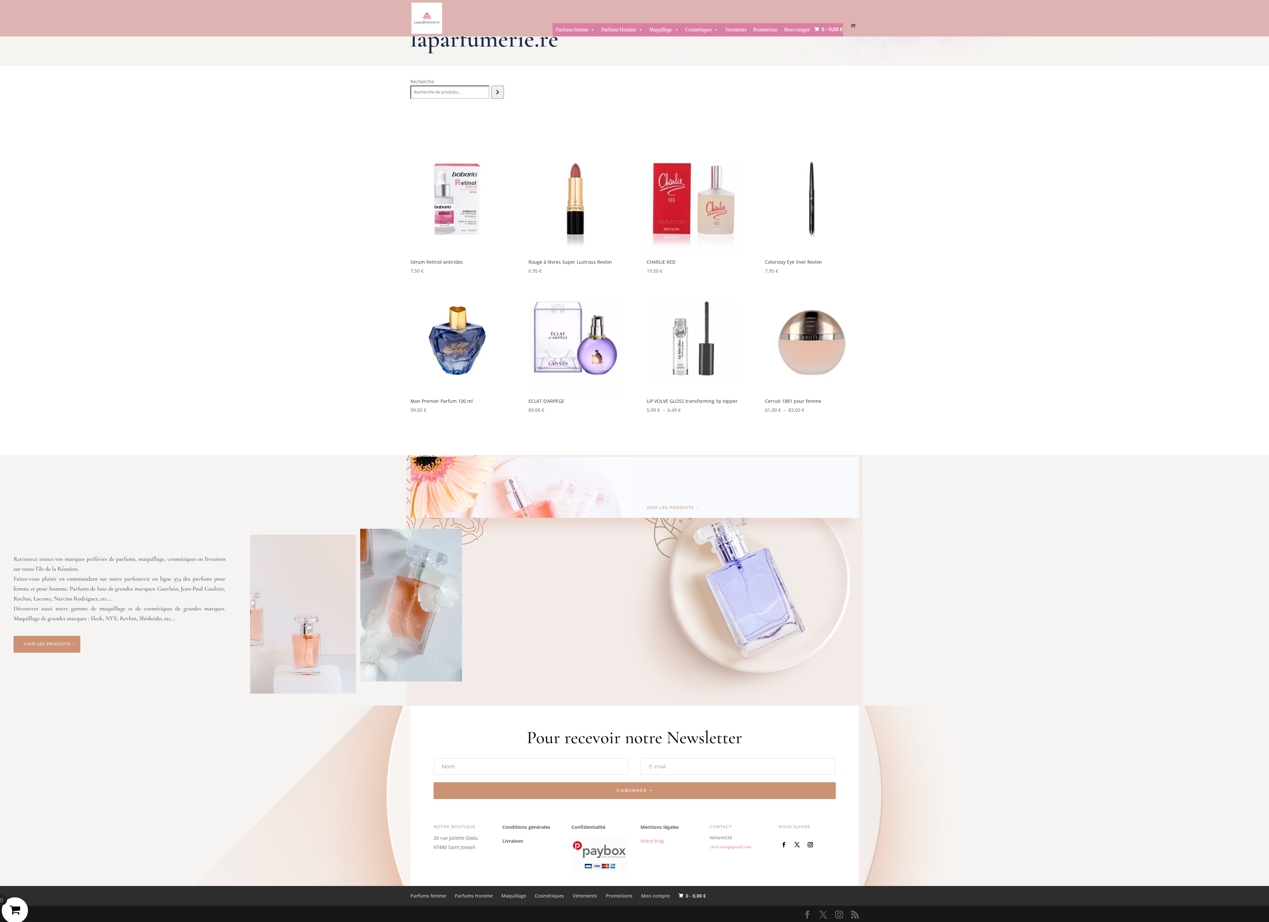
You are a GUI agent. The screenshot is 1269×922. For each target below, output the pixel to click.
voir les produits (670, 507)
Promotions (765, 30)
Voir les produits (46, 643)
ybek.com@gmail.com (730, 847)
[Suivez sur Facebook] (784, 844)
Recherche (422, 81)
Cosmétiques (698, 30)
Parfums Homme (618, 30)
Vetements (736, 30)
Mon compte (797, 30)
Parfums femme (572, 30)
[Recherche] (497, 92)
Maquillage (660, 30)
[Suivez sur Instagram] (810, 844)
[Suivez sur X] (797, 844)
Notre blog (652, 841)
